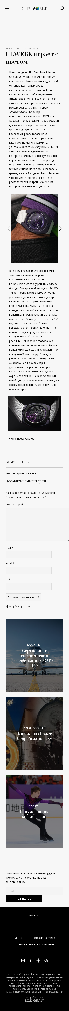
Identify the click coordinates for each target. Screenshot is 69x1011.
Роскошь (12, 48)
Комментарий (14, 504)
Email (10, 563)
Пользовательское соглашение (34, 944)
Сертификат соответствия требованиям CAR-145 (34, 658)
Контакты (20, 938)
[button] (33, 260)
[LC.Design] (34, 1000)
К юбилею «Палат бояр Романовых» (34, 736)
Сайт (9, 579)
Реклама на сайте (44, 938)
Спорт (33, 806)
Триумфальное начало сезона (34, 814)
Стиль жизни (33, 728)
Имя (9, 547)
